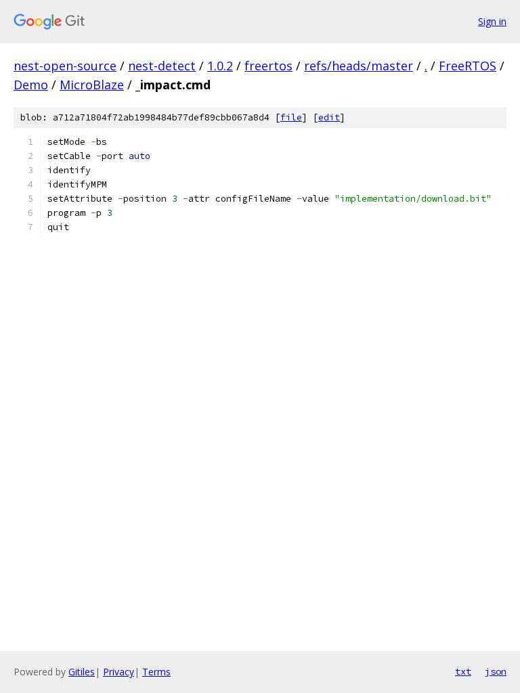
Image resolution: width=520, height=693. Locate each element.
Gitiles (81, 671)
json (495, 671)
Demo (31, 84)
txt (463, 671)
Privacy (118, 671)
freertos (268, 66)
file (291, 117)
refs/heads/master (358, 66)
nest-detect (162, 66)
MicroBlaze (92, 84)
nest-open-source (65, 66)
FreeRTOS (467, 66)
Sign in (492, 21)
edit (329, 117)
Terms (156, 671)
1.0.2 (220, 66)
